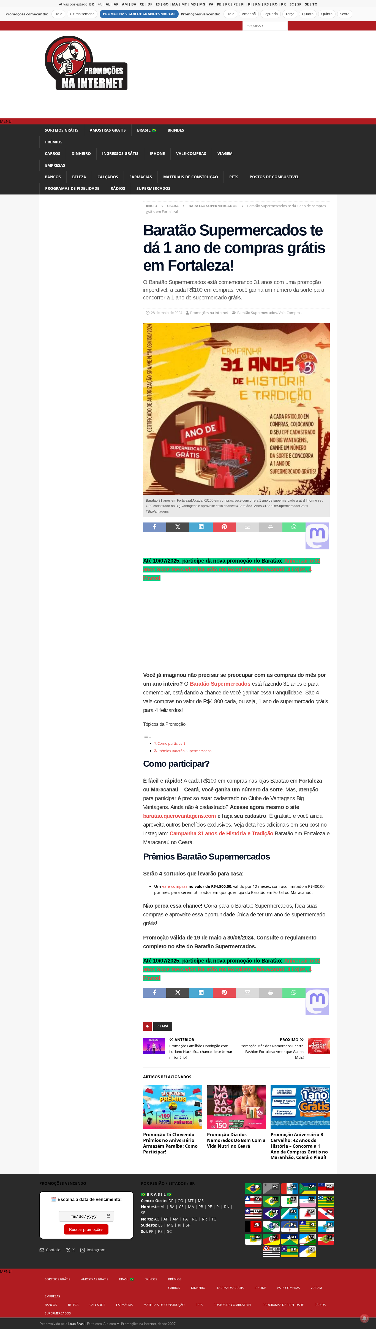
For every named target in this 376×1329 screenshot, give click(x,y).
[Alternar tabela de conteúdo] (147, 737)
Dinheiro (81, 153)
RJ (179, 1225)
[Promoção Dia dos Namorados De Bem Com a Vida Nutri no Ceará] (236, 1107)
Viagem (225, 153)
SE (143, 1212)
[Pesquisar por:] (265, 25)
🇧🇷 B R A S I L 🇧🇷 (156, 1194)
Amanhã (249, 14)
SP (188, 1225)
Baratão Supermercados (257, 312)
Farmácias (140, 176)
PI (218, 1206)
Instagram (96, 1249)
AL (163, 1206)
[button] (6, 121)
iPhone (157, 153)
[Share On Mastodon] (317, 536)
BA (172, 1206)
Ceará (162, 1026)
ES (160, 1225)
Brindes (176, 130)
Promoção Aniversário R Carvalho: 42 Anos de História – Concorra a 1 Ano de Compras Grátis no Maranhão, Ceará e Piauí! (299, 1145)
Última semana (82, 14)
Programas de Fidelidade (72, 188)
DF (170, 1200)
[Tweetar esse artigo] (177, 536)
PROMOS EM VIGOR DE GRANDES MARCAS (139, 14)
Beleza (79, 176)
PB (200, 1206)
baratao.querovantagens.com (179, 816)
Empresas (55, 165)
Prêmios (53, 141)
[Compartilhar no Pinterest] (224, 536)
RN (227, 1206)
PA (185, 1219)
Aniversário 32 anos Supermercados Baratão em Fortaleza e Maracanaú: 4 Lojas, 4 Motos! (231, 569)
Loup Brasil (76, 1323)
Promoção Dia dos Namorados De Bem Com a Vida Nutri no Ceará (236, 1140)
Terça (289, 14)
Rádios (118, 188)
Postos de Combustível (274, 176)
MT (191, 1200)
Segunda (270, 14)
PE (210, 1206)
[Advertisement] (236, 74)
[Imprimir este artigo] (270, 536)
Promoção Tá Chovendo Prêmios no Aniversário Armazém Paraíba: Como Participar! (170, 1143)
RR (204, 1219)
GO (180, 1200)
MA (191, 1206)
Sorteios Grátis (61, 130)
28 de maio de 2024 (166, 312)
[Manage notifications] (364, 1318)
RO (195, 1219)
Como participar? (171, 743)
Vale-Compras (191, 153)
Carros (52, 153)
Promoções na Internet (209, 312)
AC (100, 4)
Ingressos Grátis (120, 153)
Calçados (107, 176)
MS (201, 1200)
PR (151, 1231)
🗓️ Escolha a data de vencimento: (86, 1199)
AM (176, 1219)
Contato (53, 1249)
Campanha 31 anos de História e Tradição (221, 833)
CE (181, 1206)
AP (166, 1219)
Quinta (327, 14)
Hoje (58, 14)
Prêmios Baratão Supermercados (184, 751)
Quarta (308, 14)
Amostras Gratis (108, 130)
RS (160, 1231)
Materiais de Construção (190, 176)
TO (214, 1219)
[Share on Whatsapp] (294, 536)
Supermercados (153, 188)
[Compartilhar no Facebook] (154, 536)
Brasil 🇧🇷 (146, 130)
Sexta (344, 14)
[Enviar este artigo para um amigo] (247, 536)
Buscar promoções (86, 1229)
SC (169, 1231)
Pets (233, 176)
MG (170, 1225)
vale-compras (174, 886)
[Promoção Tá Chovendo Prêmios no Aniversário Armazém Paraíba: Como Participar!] (172, 1107)
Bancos (53, 176)
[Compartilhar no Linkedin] (200, 536)
